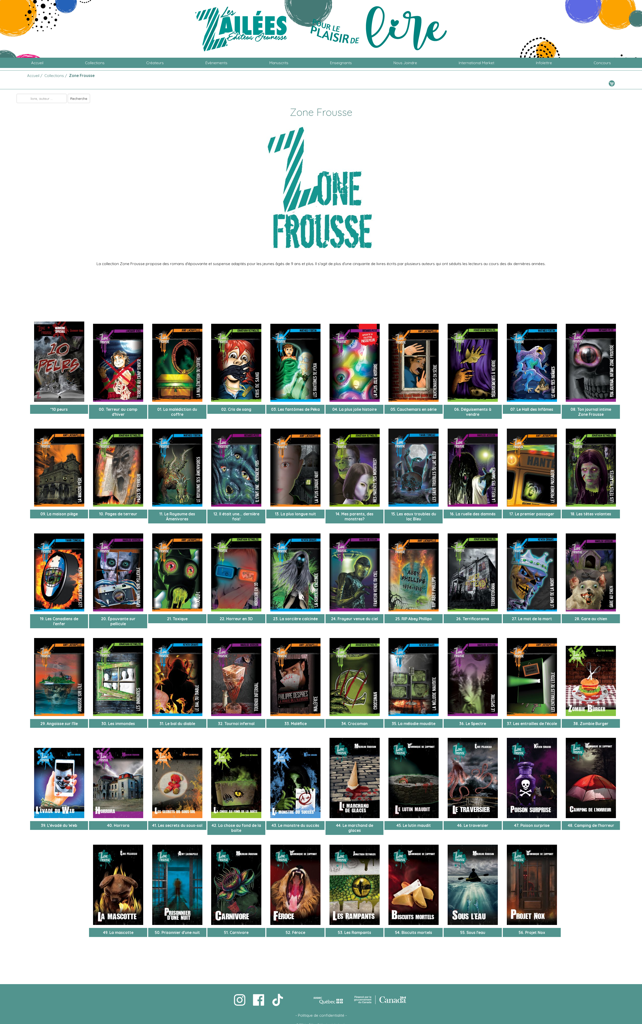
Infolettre (544, 62)
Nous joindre (405, 62)
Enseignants (341, 62)
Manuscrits (278, 62)
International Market (476, 62)
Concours (602, 62)
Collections (95, 62)
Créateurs (155, 62)
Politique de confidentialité (321, 1015)
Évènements (216, 62)
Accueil (37, 62)
